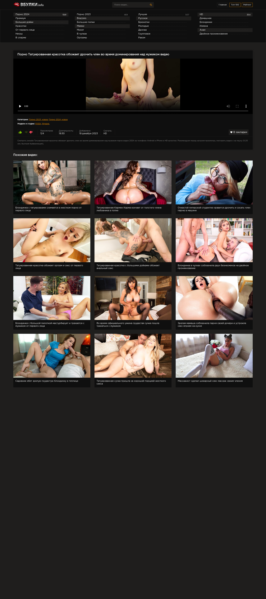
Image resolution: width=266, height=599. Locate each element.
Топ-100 (235, 5)
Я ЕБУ (38, 124)
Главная (223, 5)
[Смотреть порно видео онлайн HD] (37, 5)
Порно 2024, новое (58, 119)
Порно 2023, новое (38, 119)
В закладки (238, 132)
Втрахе (45, 124)
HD (105, 134)
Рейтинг (247, 5)
